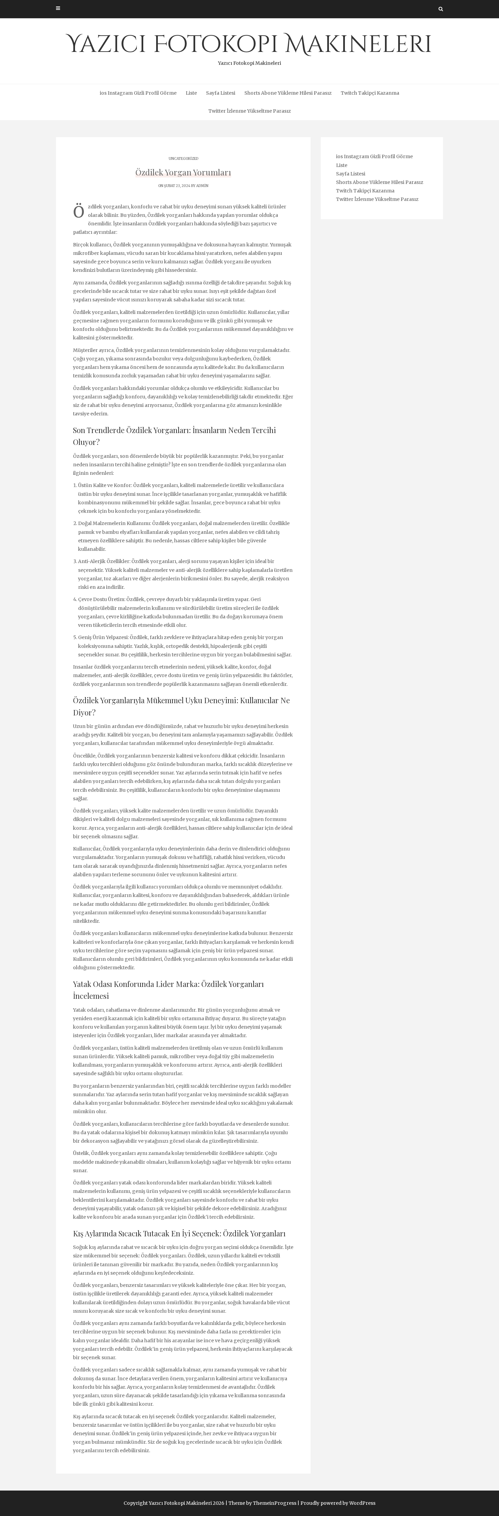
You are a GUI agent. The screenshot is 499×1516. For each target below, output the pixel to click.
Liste (191, 93)
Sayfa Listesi (220, 93)
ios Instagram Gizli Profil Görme (138, 93)
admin (202, 186)
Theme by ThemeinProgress (262, 1503)
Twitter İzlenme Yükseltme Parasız (249, 111)
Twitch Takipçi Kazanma (370, 93)
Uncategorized (183, 158)
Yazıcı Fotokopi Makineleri (249, 47)
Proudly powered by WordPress (337, 1503)
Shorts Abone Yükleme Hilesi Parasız (288, 93)
